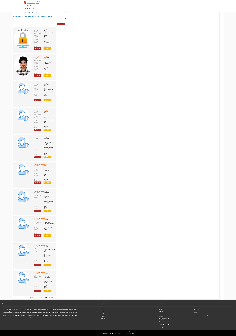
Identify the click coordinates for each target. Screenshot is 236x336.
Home (102, 309)
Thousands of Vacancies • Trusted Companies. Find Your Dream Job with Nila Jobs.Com (164, 325)
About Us (161, 311)
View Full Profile (47, 48)
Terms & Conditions (163, 314)
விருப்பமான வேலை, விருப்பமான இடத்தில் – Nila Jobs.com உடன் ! (164, 320)
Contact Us (103, 318)
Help (102, 320)
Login (102, 316)
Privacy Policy (162, 316)
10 (49, 297)
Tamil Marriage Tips (163, 313)
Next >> (52, 297)
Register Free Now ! (33, 317)
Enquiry (102, 311)
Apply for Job (104, 313)
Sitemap (160, 309)
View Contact (37, 48)
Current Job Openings (106, 314)
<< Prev (30, 297)
